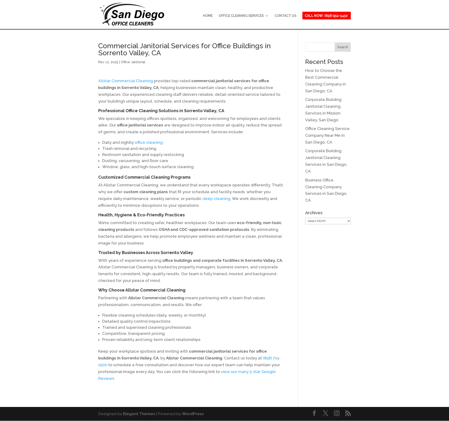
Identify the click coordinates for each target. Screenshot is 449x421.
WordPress (193, 413)
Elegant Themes (139, 413)
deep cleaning (216, 198)
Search (342, 47)
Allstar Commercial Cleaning (125, 80)
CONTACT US (285, 16)
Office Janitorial (133, 62)
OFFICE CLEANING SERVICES (241, 16)
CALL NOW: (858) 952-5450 (326, 16)
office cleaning (149, 142)
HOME (208, 16)
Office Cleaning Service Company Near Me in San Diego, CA (327, 135)
